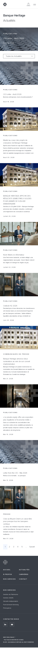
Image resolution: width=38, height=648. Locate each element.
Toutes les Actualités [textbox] (14, 56)
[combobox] (19, 56)
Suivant (32, 547)
